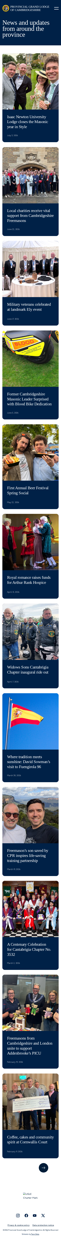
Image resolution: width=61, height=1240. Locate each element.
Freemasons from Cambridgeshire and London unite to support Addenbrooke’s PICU (29, 1045)
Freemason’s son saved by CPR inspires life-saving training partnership (27, 855)
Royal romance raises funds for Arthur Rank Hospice (28, 580)
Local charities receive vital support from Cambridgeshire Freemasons (30, 215)
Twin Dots (35, 1234)
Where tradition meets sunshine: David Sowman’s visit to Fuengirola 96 (28, 761)
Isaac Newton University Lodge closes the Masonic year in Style (27, 121)
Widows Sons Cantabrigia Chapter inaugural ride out (27, 669)
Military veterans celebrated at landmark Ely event (29, 307)
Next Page (43, 1168)
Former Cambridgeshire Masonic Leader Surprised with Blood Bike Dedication (29, 399)
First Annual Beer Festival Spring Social (27, 490)
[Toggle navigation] (56, 8)
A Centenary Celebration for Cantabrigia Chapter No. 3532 (29, 949)
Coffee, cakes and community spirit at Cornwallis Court (30, 1139)
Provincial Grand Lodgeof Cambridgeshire (29, 8)
